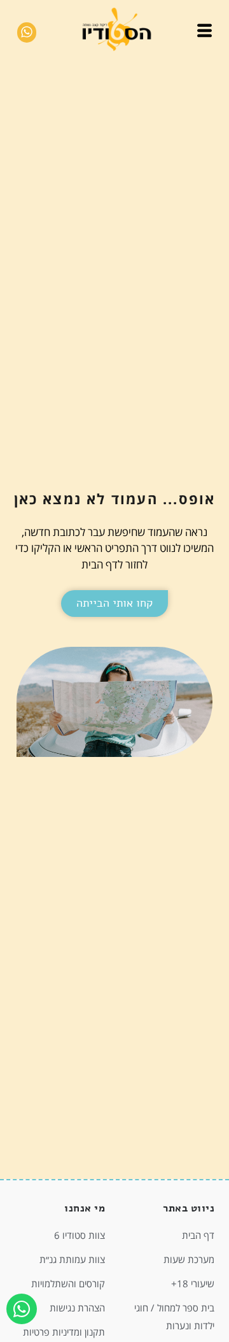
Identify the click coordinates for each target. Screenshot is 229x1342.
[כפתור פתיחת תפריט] (204, 33)
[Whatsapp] (21, 1309)
